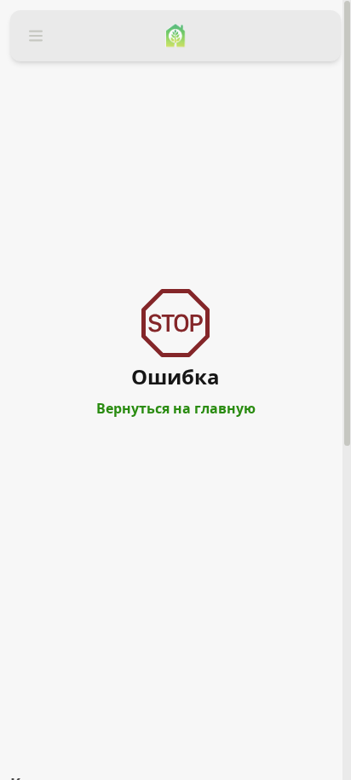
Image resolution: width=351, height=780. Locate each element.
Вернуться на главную (176, 408)
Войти (30, 64)
